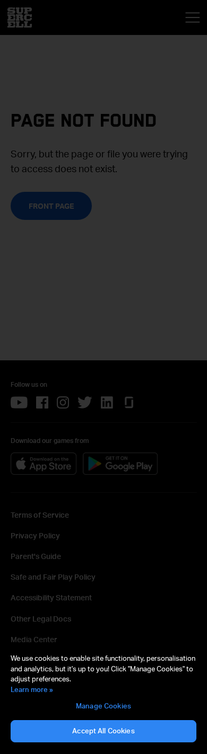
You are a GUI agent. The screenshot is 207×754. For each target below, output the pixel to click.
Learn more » (32, 689)
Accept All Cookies (103, 730)
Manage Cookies (103, 706)
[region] (103, 698)
